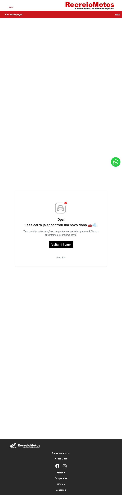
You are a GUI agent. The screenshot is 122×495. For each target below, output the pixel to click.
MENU (11, 7)
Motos (60, 473)
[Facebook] (57, 466)
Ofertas (61, 484)
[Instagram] (64, 466)
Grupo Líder (61, 459)
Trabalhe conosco (61, 453)
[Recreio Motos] (90, 5)
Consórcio (61, 490)
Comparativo (61, 478)
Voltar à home (61, 244)
